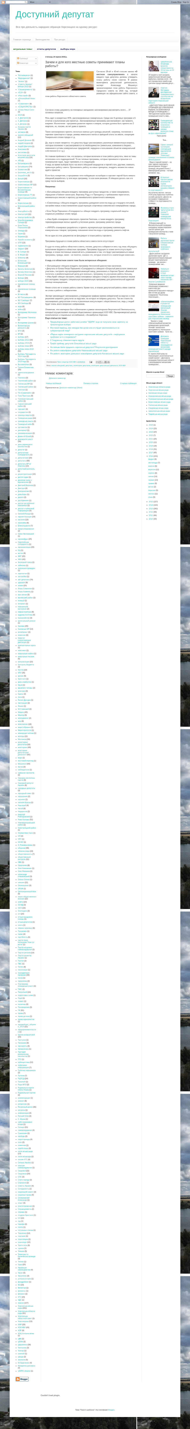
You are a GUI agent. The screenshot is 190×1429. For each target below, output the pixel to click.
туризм (21, 1248)
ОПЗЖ (20, 889)
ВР (19, 334)
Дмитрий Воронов (25, 485)
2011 (151, 515)
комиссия (22, 635)
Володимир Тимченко (27, 318)
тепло (20, 1227)
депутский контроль (26, 469)
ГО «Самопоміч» (25, 393)
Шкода (20, 1357)
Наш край (22, 805)
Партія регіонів (24, 953)
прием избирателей (26, 1035)
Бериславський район (27, 198)
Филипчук (22, 1288)
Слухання (22, 1183)
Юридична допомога (26, 1366)
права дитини (23, 1016)
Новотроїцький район (27, 828)
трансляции (23, 1239)
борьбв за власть (25, 240)
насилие (21, 799)
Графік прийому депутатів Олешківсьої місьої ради (73, 343)
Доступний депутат (55, 14)
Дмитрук (21, 488)
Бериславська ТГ (25, 195)
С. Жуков (21, 1119)
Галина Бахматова (26, 367)
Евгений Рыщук (24, 514)
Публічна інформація (27, 1070)
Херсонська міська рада (158, 390)
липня (151, 476)
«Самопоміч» (23, 104)
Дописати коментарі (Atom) (70, 388)
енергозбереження (26, 529)
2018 (151, 449)
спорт (20, 1203)
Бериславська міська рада (159, 402)
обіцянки (21, 848)
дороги (21, 497)
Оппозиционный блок (27, 892)
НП (19, 836)
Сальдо (21, 1127)
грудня (151, 459)
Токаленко (22, 1233)
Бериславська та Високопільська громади (25, 190)
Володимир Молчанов (27, 312)
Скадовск (22, 1171)
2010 (151, 519)
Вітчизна (21, 294)
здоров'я (21, 583)
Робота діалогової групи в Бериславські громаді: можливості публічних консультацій (161, 244)
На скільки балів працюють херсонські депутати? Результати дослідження (84, 347)
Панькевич (22, 931)
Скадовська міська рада (158, 408)
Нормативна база (25, 833)
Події (20, 998)
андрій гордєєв (24, 143)
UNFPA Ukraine (24, 1371)
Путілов (21, 1076)
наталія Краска (24, 802)
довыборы (22, 494)
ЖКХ (20, 559)
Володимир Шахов (25, 323)
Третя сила (22, 1245)
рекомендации (24, 1098)
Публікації (23, 59)
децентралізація (25, 474)
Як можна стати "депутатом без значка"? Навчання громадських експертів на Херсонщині (161, 214)
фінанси (21, 1294)
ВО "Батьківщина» (25, 297)
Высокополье (23, 364)
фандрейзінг (23, 1282)
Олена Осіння (24, 880)
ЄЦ (19, 550)
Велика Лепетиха (25, 272)
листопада (153, 463)
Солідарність (23, 1189)
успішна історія (24, 1279)
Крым (20, 685)
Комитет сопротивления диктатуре (24, 640)
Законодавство (42, 39)
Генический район (25, 381)
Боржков (21, 237)
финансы (22, 1291)
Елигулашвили (24, 526)
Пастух (21, 961)
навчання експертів (26, 773)
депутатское (23, 458)
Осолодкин (22, 911)
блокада (21, 231)
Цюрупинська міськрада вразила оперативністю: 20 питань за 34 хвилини (167, 67)
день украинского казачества (25, 445)
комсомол (22, 650)
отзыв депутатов (25, 922)
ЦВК (19, 1339)
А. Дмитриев (23, 118)
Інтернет (21, 604)
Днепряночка (23, 491)
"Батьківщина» (24, 75)
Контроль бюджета (26, 665)
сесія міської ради (25, 1151)
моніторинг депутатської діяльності (104, 365)
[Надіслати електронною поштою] (97, 362)
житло (20, 553)
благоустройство (25, 217)
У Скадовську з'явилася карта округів (67, 340)
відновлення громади (27, 289)
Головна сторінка (91, 383)
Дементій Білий (24, 436)
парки (20, 934)
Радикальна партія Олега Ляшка (26, 1089)
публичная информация (23, 1066)
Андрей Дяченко (25, 140)
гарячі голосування (26, 373)
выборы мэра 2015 (26, 349)
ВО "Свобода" (23, 300)
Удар (20, 1265)
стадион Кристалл (25, 1215)
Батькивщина (23, 163)
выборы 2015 (23, 343)
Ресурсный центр (25, 1107)
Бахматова (22, 170)
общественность (25, 854)
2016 (151, 456)
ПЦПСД (21, 1079)
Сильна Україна (24, 1163)
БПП (20, 243)
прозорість (22, 1046)
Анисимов (22, 149)
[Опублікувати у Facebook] (105, 362)
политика (22, 1004)
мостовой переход (25, 761)
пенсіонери (22, 970)
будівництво (23, 246)
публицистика (23, 1062)
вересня (152, 469)
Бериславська (24, 182)
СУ (19, 1218)
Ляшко (20, 706)
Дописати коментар (57, 378)
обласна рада (23, 851)
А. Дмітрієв (22, 121)
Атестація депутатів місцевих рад (26, 156)
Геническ (21, 378)
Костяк (20, 670)
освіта (20, 902)
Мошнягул (22, 764)
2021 (151, 439)
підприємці (22, 981)
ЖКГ (20, 556)
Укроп (20, 1273)
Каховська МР (23, 629)
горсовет (21, 409)
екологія (21, 520)
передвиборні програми (24, 974)
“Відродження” (24, 78)
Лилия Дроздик (24, 700)
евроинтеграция (25, 517)
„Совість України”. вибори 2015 (25, 85)
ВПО (20, 331)
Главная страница (22, 39)
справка (21, 1212)
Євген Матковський (26, 534)
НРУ (20, 839)
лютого (151, 494)
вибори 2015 (23, 281)
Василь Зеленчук (25, 269)
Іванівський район (25, 598)
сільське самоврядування (25, 1167)
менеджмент (23, 718)
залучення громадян (26, 568)
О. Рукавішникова (25, 845)
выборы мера (23, 346)
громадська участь (25, 421)
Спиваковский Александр (24, 1199)
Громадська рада (25, 418)
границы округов (25, 415)
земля (20, 586)
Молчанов (22, 739)
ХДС (20, 1300)
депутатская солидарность (24, 454)
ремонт (21, 1101)
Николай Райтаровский (24, 816)
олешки (21, 882)
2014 (151, 505)
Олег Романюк (24, 871)
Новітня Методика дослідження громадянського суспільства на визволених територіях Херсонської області (161, 95)
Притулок (22, 1040)
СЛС (20, 1177)
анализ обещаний (58, 365)
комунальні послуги (26, 657)
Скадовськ (22, 1174)
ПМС (20, 989)
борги (20, 234)
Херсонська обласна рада (159, 387)
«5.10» (20, 92)
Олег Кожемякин (25, 868)
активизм (22, 132)
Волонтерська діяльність (24, 327)
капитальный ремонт (27, 621)
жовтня (151, 466)
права (20, 1013)
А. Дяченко (22, 124)
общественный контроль (24, 858)
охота (20, 925)
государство (23, 412)
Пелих (20, 967)
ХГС (19, 1297)
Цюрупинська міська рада (159, 411)
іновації (21, 601)
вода (20, 306)
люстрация (22, 703)
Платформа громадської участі (25, 985)
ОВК (19, 862)
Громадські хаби (24, 424)
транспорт (22, 1242)
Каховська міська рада (157, 393)
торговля (21, 1236)
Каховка (21, 626)
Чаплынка (22, 1348)
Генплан (21, 390)
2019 (151, 446)
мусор (20, 767)
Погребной (22, 992)
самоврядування (25, 1130)
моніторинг (22, 747)
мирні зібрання (24, 727)
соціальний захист (25, 1192)
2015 (20, 115)
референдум (23, 1113)
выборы (21, 337)
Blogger (111, 1410)
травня (151, 483)
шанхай (21, 1354)
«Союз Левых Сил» (26, 110)
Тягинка (21, 1251)
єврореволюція (24, 547)
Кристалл (22, 679)
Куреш (20, 694)
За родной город (25, 562)
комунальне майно (26, 654)
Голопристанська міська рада (160, 399)
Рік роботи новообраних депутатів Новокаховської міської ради (78, 350)
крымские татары (25, 688)
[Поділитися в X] (102, 362)
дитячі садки (23, 477)
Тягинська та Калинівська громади (26, 1255)
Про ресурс (59, 39)
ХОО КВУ (122, 365)
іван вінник (22, 595)
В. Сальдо (22, 252)
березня (152, 490)
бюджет (21, 249)
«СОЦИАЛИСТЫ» (25, 107)
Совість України (24, 1186)
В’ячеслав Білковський (23, 262)
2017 (151, 453)
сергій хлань (23, 1148)
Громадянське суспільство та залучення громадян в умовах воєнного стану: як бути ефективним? (161, 127)
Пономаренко (23, 1007)
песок (20, 978)
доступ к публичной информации (26, 510)
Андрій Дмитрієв (25, 146)
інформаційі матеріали (23, 608)
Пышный (21, 1082)
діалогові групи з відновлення (25, 481)
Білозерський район (26, 206)
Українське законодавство (24, 1269)
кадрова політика (25, 615)
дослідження (23, 500)
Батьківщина (23, 167)
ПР (19, 1010)
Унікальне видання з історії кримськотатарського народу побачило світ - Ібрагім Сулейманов (161, 275)
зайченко (22, 565)
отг (19, 914)
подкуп (21, 1001)
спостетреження (25, 1206)
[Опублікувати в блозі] (100, 362)
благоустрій (23, 214)
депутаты (69, 365)
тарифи (21, 1224)
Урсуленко (22, 1276)
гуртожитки (22, 427)
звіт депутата (23, 580)
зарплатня (22, 574)
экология (21, 1360)
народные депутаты (26, 788)
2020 (151, 442)
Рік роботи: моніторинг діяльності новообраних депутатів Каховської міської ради (87, 353)
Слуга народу (23, 1180)
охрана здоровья (25, 928)
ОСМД (20, 905)
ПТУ (19, 1059)
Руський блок (23, 1116)
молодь (21, 736)
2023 (151, 432)
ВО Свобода (23, 303)
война (20, 309)
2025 (151, 425)
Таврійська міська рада (158, 414)
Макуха (21, 712)
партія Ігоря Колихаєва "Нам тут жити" (26, 942)
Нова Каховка (23, 820)
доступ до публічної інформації (26, 504)
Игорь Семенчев (25, 589)
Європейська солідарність (23, 543)
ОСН (20, 908)
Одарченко (22, 865)
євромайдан (23, 539)
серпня (151, 473)
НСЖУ (20, 842)
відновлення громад (26, 284)
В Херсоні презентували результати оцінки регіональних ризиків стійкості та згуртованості (161, 183)
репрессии (22, 1104)
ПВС (20, 964)
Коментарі (23, 63)
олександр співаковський (23, 875)
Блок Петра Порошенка (23, 226)
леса (20, 697)
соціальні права (24, 1195)
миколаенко (23, 724)
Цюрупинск (22, 1345)
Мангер (21, 715)
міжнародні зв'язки (26, 733)
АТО (19, 161)
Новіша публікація (53, 383)
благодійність (23, 211)
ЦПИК (20, 1342)
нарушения (22, 796)
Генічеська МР (24, 384)
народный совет (25, 793)
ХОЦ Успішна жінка (26, 1334)
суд (19, 1221)
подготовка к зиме (25, 995)
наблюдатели (23, 770)
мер (19, 721)
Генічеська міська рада (158, 405)
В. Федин (21, 255)
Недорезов (22, 811)
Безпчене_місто (24, 173)
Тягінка (21, 1262)
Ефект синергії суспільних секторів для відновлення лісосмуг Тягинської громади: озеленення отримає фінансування (161, 152)
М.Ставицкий (23, 709)
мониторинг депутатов (81, 365)
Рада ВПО (22, 1085)
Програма (22, 1043)
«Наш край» (23, 96)
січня (150, 497)
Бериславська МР (25, 185)
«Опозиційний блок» (26, 99)
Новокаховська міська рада (159, 396)
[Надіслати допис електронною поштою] (91, 362)
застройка (22, 576)
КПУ (19, 673)
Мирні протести (24, 730)
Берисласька (23, 203)
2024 (151, 429)
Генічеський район (25, 387)
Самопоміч (22, 1133)
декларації (22, 430)
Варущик (21, 266)
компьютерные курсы (27, 645)
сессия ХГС (22, 1160)
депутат (21, 450)
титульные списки (25, 1230)
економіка (22, 523)
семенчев (22, 1145)
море (20, 758)
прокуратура (23, 1049)
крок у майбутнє (24, 682)
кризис (20, 676)
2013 (151, 509)
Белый (20, 179)
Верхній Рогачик (24, 275)
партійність (22, 937)
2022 (151, 435)
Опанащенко (23, 885)
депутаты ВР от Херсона (24, 465)
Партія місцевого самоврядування (25, 948)
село (20, 1142)
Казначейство (24, 618)
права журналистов (26, 1019)
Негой (20, 809)
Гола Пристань (24, 396)
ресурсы (21, 1110)
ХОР (20, 1330)
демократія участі (25, 439)
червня (151, 480)
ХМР (20, 1324)
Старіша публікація (128, 383)
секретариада (24, 1139)
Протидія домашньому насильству (23, 1054)
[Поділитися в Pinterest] (108, 362)
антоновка (22, 152)
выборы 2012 (23, 340)
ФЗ (19, 1285)
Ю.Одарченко (23, 1363)
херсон (21, 1303)
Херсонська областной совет (25, 1317)
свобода (21, 1136)
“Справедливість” (25, 89)
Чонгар (21, 1351)
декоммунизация (25, 433)
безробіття (22, 176)
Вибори (21, 278)
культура (21, 691)
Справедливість (24, 1209)
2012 (151, 512)
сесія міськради (24, 1157)
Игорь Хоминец (24, 592)
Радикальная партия (26, 1093)
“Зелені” (21, 81)
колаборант (23, 632)
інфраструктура (24, 612)
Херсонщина (23, 1321)
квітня (151, 487)
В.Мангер (22, 258)
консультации (23, 662)
